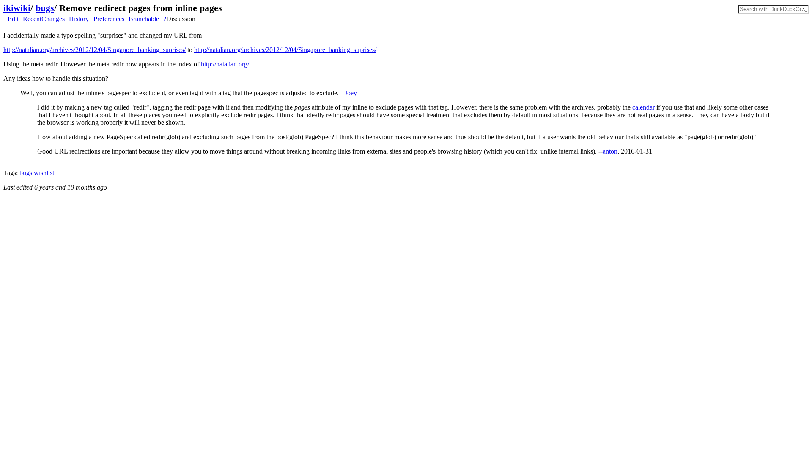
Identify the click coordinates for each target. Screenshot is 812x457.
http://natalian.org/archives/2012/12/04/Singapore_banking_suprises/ (94, 49)
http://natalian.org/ (225, 64)
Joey (351, 92)
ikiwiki (16, 8)
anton (610, 151)
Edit (13, 18)
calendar (643, 107)
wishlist (44, 172)
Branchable (144, 18)
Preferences (108, 18)
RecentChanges (44, 18)
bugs (45, 8)
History (79, 18)
